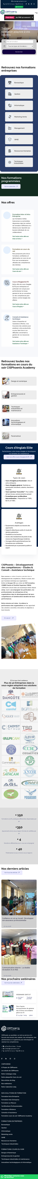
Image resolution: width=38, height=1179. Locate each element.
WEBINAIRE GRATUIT (23, 994)
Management (19, 128)
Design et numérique (19, 381)
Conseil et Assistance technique (20, 318)
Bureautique (19, 83)
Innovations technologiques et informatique (18, 422)
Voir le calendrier (9, 186)
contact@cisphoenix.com (20, 1)
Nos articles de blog (8, 1080)
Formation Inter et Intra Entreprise (21, 215)
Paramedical (16, 436)
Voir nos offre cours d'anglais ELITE (18, 457)
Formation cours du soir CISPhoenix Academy (16, 1116)
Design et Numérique (8, 1152)
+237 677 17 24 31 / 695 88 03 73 (14, 4)
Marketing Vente (20, 117)
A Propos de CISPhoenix (9, 1067)
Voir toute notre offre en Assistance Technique (20, 342)
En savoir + (7, 618)
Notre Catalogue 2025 (8, 1074)
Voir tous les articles (10, 872)
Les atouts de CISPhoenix (10, 1070)
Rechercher (19, 52)
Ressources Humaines (22, 151)
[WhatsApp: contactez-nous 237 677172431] (2, 1177)
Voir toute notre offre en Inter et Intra (20, 237)
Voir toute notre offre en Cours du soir (20, 270)
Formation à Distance (8, 1109)
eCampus (19, 6)
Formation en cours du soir (21, 250)
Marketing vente (7, 1134)
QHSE (16, 139)
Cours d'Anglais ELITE (20, 282)
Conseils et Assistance (9, 1112)
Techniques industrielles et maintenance (16, 408)
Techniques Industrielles (18, 162)
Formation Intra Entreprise (10, 1096)
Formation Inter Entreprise (10, 1099)
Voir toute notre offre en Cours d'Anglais (20, 305)
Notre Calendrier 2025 (8, 1087)
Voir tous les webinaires (12, 983)
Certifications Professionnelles (11, 1106)
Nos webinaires (6, 1083)
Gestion (17, 94)
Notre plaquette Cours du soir (11, 1077)
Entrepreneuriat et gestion (10, 1156)
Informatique (19, 105)
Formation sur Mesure (8, 1103)
